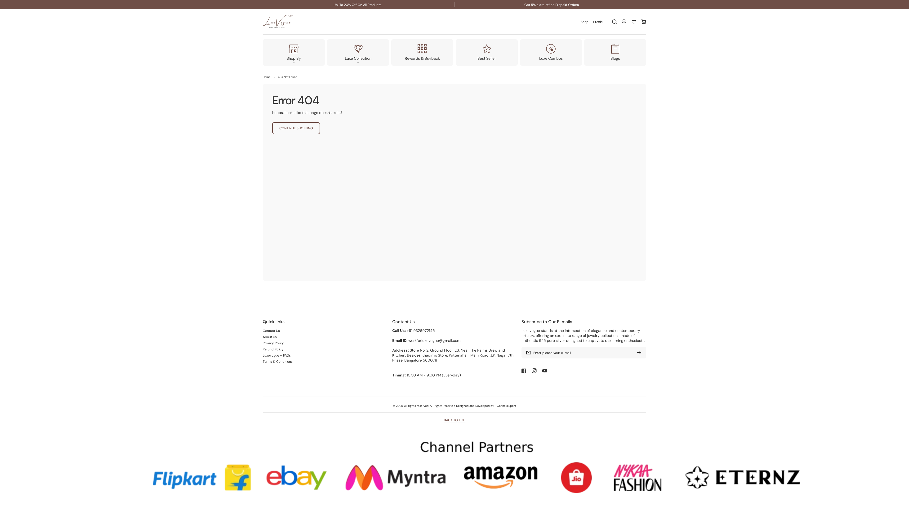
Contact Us (271, 331)
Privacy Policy (273, 343)
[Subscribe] (640, 352)
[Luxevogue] (278, 22)
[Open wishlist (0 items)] (634, 21)
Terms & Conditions (278, 361)
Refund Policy (273, 349)
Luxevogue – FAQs (277, 355)
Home (267, 77)
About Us (270, 337)
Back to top (454, 420)
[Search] (614, 22)
